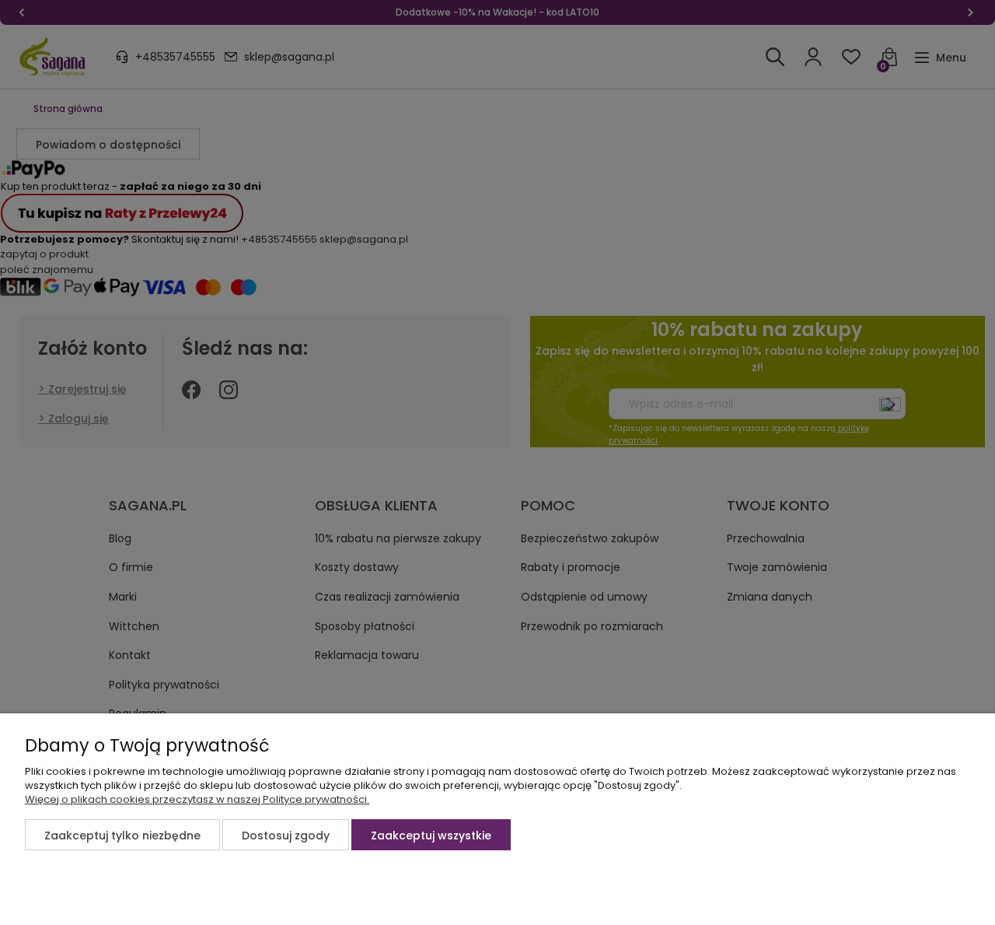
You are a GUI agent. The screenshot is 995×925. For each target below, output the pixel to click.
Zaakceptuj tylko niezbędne (122, 835)
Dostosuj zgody (286, 835)
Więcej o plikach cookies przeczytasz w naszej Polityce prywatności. (197, 799)
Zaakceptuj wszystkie (431, 835)
